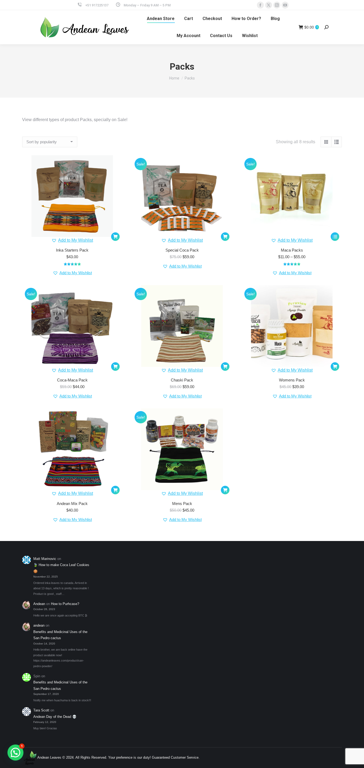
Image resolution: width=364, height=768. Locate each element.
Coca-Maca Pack (72, 380)
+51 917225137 (96, 5)
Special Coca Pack (182, 250)
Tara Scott (41, 710)
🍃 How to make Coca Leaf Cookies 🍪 (61, 568)
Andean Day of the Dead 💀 (54, 717)
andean (39, 625)
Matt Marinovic (44, 559)
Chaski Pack (182, 380)
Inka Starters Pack (72, 250)
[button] (72, 240)
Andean (39, 604)
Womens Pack (292, 380)
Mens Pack (182, 503)
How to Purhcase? (65, 604)
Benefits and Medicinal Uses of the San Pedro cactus (60, 635)
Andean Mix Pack (72, 503)
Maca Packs (292, 250)
